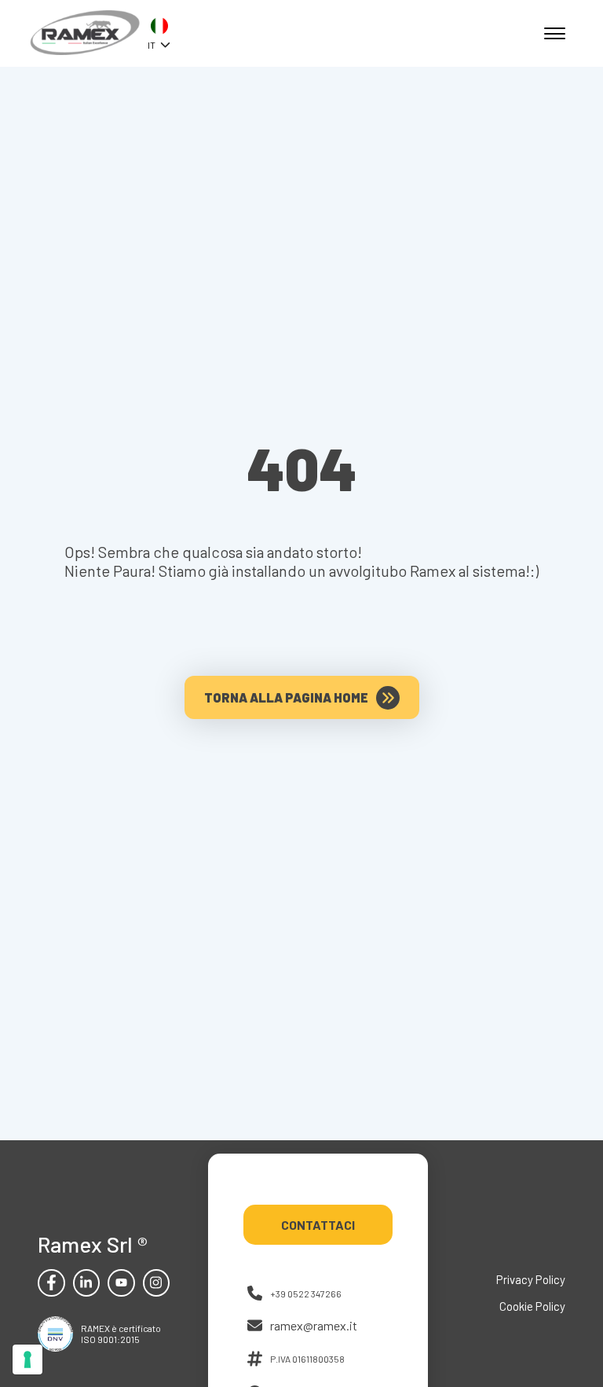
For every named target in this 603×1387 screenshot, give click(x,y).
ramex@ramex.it (313, 1325)
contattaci (318, 1224)
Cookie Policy (532, 1306)
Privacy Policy (530, 1279)
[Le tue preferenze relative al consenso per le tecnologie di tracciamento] (27, 1359)
